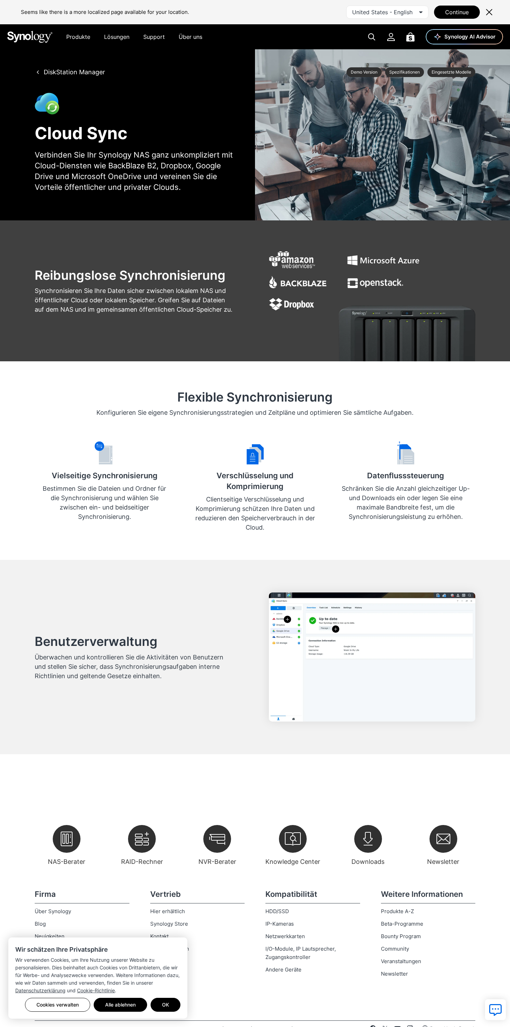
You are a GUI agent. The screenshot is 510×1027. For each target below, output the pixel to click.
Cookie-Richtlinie (96, 990)
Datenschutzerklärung (40, 990)
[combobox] (387, 12)
